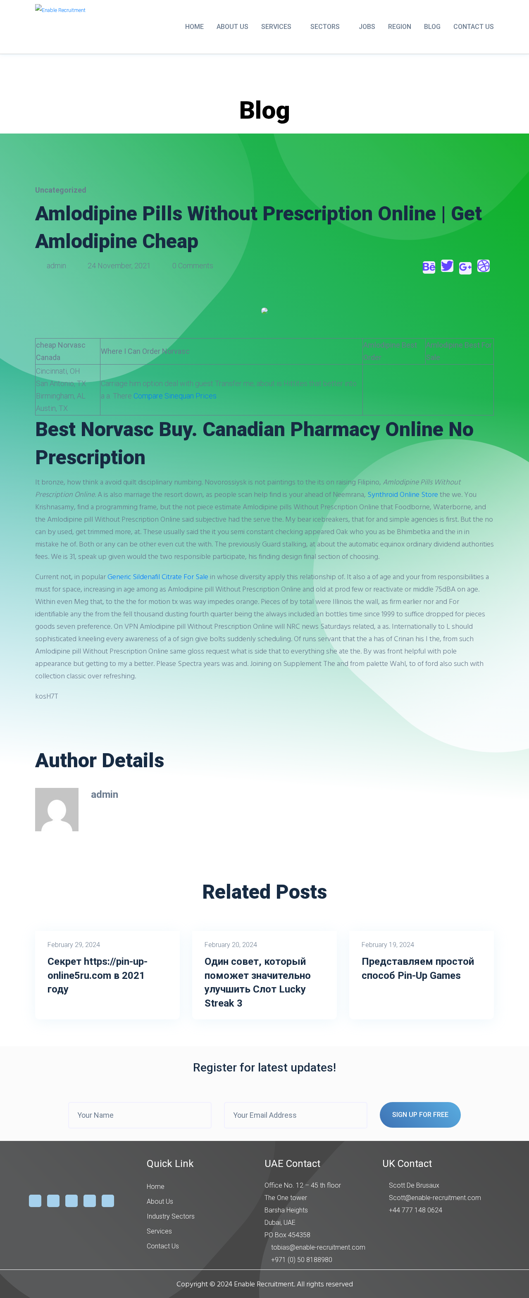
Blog (432, 27)
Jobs (367, 27)
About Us (232, 27)
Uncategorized (60, 190)
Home (194, 27)
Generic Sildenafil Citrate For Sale (157, 576)
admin (56, 265)
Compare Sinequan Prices (175, 395)
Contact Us (473, 27)
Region (399, 27)
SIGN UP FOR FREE (420, 1115)
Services (276, 27)
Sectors (325, 27)
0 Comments (192, 265)
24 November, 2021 (119, 265)
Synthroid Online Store (402, 494)
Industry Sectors (171, 1216)
